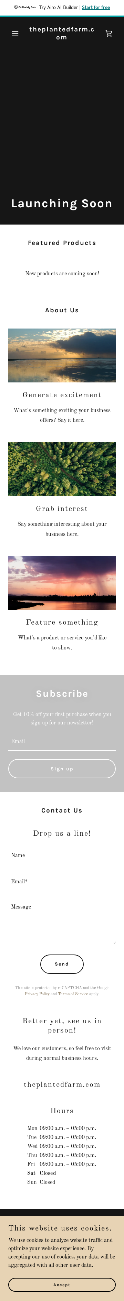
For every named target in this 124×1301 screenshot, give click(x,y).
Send (62, 964)
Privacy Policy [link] (37, 994)
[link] (62, 38)
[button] (16, 33)
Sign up (62, 769)
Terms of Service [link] (73, 994)
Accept (62, 1284)
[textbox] (62, 742)
